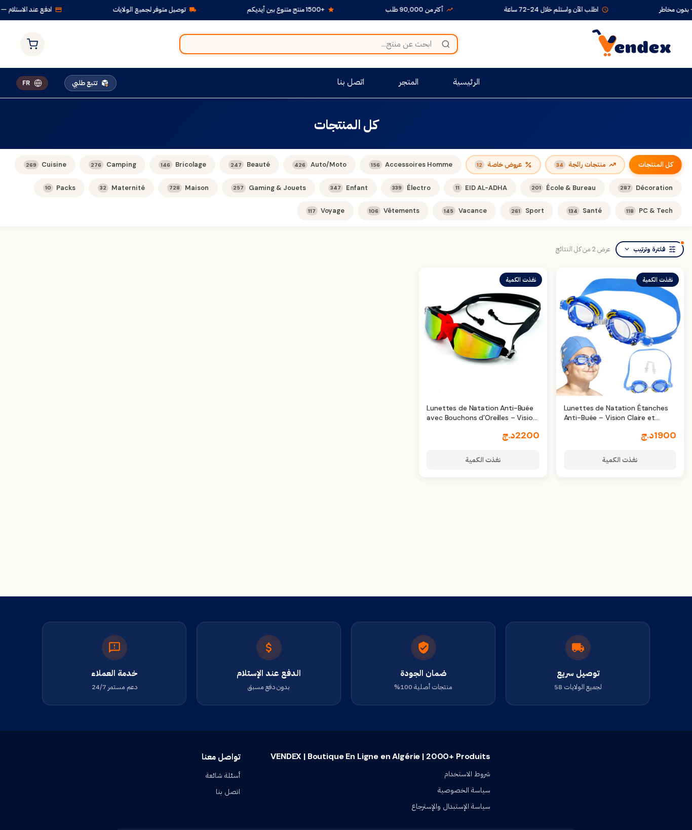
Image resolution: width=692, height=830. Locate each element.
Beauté (250, 164)
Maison (189, 187)
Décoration (646, 187)
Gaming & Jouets (269, 187)
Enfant (349, 187)
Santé (585, 210)
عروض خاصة (499, 164)
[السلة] (32, 44)
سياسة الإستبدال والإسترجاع (450, 806)
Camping (113, 164)
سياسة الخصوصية (464, 790)
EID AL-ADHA (481, 187)
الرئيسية (466, 82)
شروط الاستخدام (467, 773)
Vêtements (394, 210)
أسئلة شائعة (223, 775)
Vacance (465, 210)
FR (26, 83)
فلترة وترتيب (649, 249)
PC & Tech (649, 210)
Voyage (326, 210)
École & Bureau (563, 187)
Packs (60, 187)
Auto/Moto (320, 164)
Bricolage (183, 164)
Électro (411, 187)
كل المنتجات (655, 164)
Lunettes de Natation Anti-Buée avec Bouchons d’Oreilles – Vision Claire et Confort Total (481, 417)
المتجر (408, 82)
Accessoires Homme (411, 164)
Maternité (122, 187)
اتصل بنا (350, 82)
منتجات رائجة (581, 164)
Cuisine (46, 164)
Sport (527, 210)
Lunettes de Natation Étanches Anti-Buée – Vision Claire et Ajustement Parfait (616, 417)
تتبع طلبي (85, 83)
